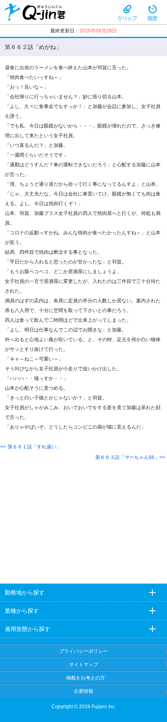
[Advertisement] (83, 515)
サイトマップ (83, 664)
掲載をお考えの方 (85, 678)
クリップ (127, 12)
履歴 (152, 12)
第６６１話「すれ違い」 (34, 447)
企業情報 (83, 691)
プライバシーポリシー (83, 651)
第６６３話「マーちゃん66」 (127, 457)
